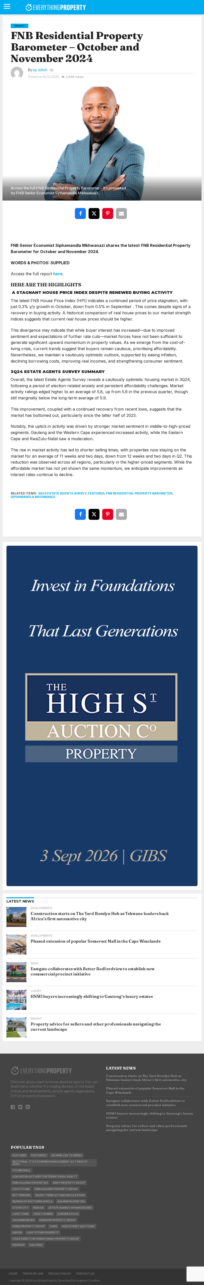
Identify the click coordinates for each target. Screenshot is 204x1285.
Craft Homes (43, 1213)
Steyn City (20, 1207)
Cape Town (20, 1213)
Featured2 (39, 1155)
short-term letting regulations (60, 1195)
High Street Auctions (78, 1226)
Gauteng (36, 1244)
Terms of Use (32, 1273)
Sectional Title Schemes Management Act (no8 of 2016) (50, 1163)
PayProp (18, 1244)
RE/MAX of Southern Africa (32, 1201)
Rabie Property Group (28, 1226)
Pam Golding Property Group (56, 1188)
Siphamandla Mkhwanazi (33, 497)
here (57, 273)
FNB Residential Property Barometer (139, 493)
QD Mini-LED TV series (66, 1155)
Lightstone (21, 1188)
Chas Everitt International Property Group (45, 1238)
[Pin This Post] (108, 210)
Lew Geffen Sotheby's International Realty (44, 1176)
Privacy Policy (59, 1273)
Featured (96, 493)
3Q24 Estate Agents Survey (62, 493)
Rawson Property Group (57, 1220)
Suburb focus (67, 1213)
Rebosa (38, 1207)
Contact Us (85, 1273)
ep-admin (40, 70)
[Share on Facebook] (81, 210)
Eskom (17, 1232)
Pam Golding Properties (30, 1182)
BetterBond (21, 1195)
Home (13, 1273)
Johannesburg (23, 1220)
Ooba (53, 1226)
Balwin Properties (71, 1201)
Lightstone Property (43, 1232)
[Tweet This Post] (95, 210)
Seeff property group (69, 1182)
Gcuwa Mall (21, 1170)
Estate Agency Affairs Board (70, 1207)
